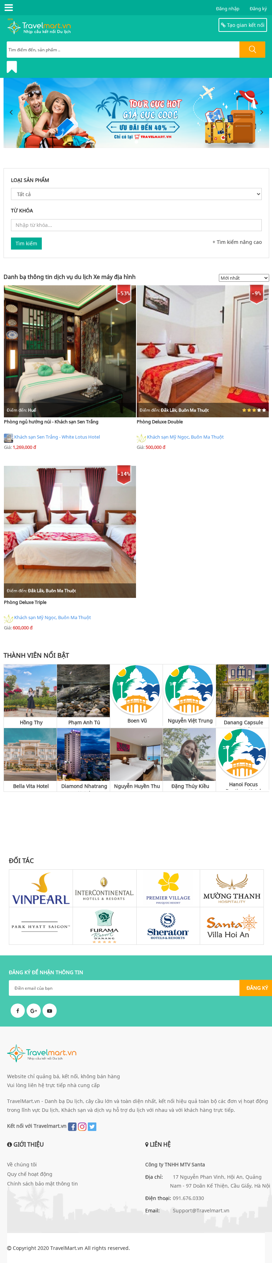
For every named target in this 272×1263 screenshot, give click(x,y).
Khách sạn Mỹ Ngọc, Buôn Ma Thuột (185, 437)
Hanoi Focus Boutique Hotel (243, 785)
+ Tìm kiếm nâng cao (237, 242)
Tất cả (260, 655)
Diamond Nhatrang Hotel (84, 787)
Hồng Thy (31, 722)
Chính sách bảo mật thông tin (42, 1183)
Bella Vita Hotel (31, 786)
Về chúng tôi (22, 1164)
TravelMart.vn (66, 1248)
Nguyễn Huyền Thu (137, 786)
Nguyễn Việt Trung (190, 720)
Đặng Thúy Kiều (190, 786)
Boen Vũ (137, 720)
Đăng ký (258, 8)
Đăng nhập (227, 8)
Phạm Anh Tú (84, 722)
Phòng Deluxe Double (160, 421)
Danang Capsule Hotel (243, 723)
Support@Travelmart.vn (201, 1210)
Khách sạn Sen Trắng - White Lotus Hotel (57, 437)
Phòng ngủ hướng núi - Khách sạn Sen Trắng (51, 421)
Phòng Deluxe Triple (25, 602)
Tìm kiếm (26, 243)
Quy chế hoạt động (29, 1174)
